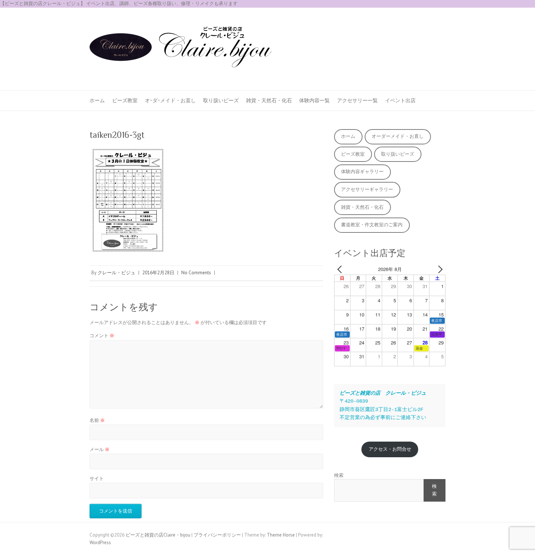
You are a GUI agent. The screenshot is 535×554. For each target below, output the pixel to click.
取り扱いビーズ (221, 100)
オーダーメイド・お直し (398, 136)
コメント (102, 335)
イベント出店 (400, 100)
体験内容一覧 (314, 100)
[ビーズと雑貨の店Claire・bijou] (181, 49)
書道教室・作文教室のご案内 (372, 225)
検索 (339, 475)
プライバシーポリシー (217, 535)
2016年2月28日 (158, 273)
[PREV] (341, 269)
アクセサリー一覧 (357, 100)
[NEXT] (438, 269)
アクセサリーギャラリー (367, 189)
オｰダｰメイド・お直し (170, 100)
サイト (97, 478)
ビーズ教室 (125, 100)
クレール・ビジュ (116, 273)
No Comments (196, 273)
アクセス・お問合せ (390, 449)
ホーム (97, 100)
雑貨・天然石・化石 (269, 100)
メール (100, 449)
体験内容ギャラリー (362, 171)
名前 (97, 420)
